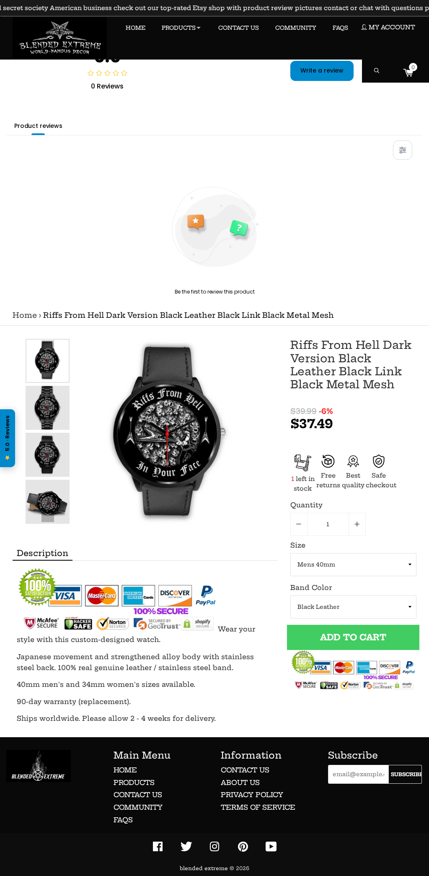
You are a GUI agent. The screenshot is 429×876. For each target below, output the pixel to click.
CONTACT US (238, 27)
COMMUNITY (295, 27)
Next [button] (47, 515)
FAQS (340, 27)
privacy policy (252, 794)
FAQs (123, 820)
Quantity (306, 505)
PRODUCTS (179, 27)
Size (297, 545)
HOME (135, 27)
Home (25, 315)
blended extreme (204, 868)
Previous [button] (47, 347)
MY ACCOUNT (391, 27)
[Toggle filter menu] (402, 150)
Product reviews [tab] (38, 126)
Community (138, 807)
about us (240, 782)
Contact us (138, 794)
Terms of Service (258, 807)
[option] (47, 360)
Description (42, 553)
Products (134, 782)
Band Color (311, 587)
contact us (245, 770)
